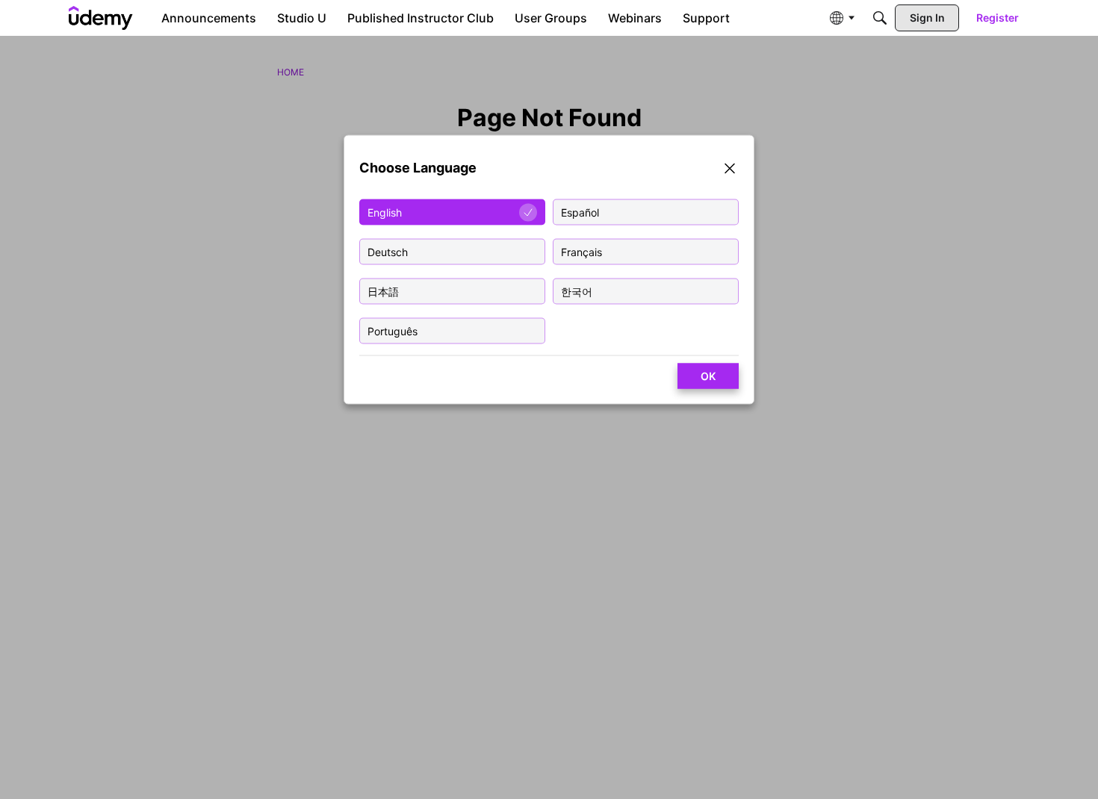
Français (581, 252)
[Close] (730, 170)
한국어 (576, 291)
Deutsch (387, 252)
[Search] (879, 17)
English (384, 212)
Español (580, 212)
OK (708, 376)
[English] (101, 18)
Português (392, 331)
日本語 (383, 291)
